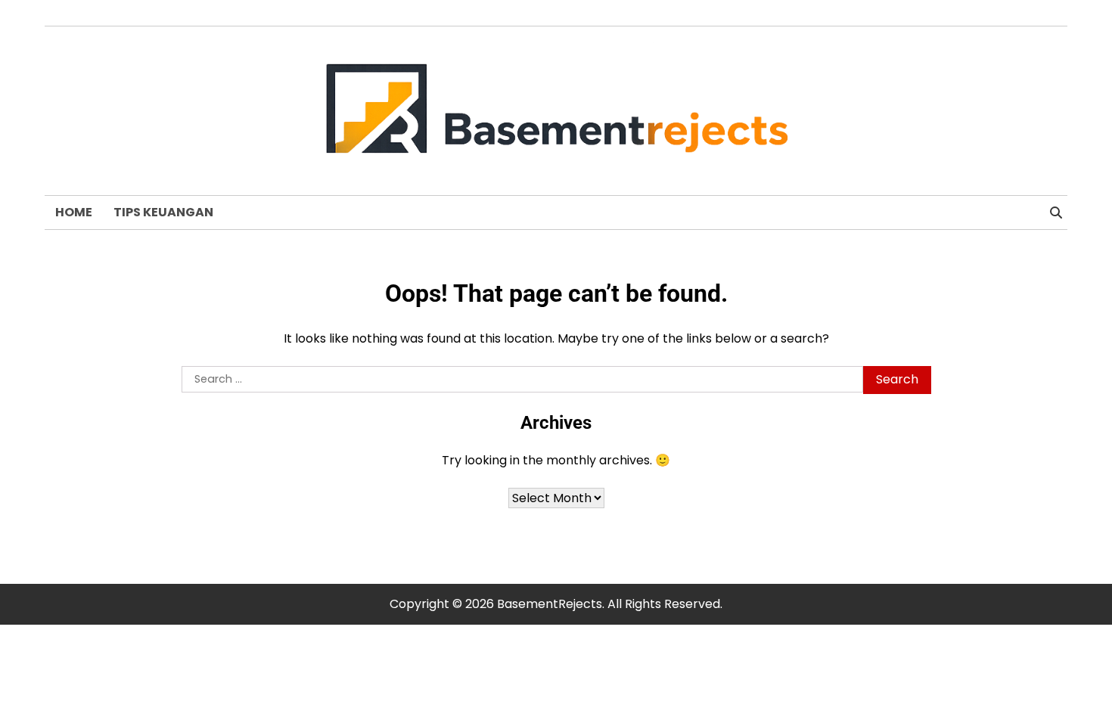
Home (73, 212)
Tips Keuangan (163, 212)
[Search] (1056, 212)
